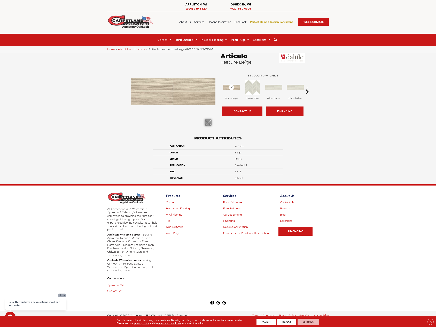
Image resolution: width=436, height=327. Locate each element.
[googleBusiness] (218, 303)
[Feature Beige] (231, 87)
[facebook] (212, 303)
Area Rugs (238, 39)
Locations (259, 39)
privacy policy (141, 323)
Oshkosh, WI (114, 290)
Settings (308, 321)
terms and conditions (169, 323)
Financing (284, 111)
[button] (313, 22)
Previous (218, 86)
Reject (286, 321)
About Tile (124, 49)
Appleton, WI (115, 285)
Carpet (162, 39)
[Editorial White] (252, 87)
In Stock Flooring (212, 39)
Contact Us (242, 111)
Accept (266, 321)
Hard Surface (184, 39)
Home (111, 49)
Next (306, 86)
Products (139, 49)
